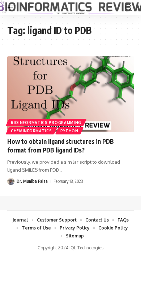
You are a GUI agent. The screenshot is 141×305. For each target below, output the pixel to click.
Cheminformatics (31, 131)
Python (69, 131)
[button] (128, 7)
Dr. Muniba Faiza (32, 181)
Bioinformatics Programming (46, 122)
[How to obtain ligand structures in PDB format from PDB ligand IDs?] (70, 94)
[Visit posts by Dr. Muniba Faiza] (10, 181)
